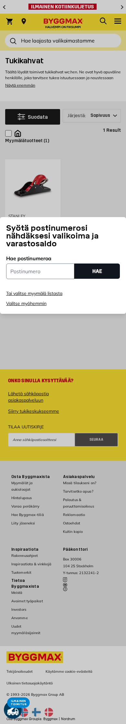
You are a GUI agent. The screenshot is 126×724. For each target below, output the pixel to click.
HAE (97, 271)
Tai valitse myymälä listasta (34, 293)
